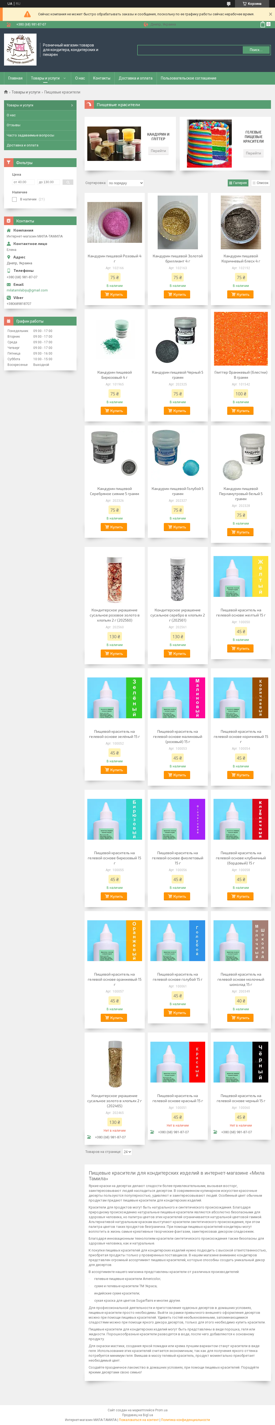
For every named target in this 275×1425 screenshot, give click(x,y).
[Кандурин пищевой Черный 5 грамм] (177, 339)
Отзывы (13, 125)
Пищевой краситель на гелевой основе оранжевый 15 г (115, 979)
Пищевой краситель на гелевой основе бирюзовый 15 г (114, 857)
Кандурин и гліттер (158, 136)
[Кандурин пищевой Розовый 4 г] (114, 222)
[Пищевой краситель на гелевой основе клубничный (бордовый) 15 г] (241, 819)
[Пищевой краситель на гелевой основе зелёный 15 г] (114, 698)
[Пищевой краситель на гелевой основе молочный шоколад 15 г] (241, 941)
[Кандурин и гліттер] (114, 144)
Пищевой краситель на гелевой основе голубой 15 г (177, 977)
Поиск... (256, 50)
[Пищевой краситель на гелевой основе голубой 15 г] (177, 941)
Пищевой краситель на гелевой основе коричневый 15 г (241, 736)
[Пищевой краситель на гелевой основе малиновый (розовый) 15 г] (177, 698)
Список (263, 183)
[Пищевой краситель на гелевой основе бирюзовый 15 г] (114, 819)
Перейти (158, 150)
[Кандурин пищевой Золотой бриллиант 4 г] (177, 222)
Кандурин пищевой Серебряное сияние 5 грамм (114, 491)
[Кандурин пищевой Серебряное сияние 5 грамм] (114, 455)
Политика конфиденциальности (185, 1420)
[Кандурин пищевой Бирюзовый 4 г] (114, 339)
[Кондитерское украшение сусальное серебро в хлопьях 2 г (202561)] (177, 576)
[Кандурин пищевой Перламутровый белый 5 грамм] (241, 455)
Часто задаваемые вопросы (30, 135)
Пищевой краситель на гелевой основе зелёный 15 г (114, 734)
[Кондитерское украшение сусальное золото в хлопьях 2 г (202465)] (114, 1062)
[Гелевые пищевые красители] (209, 144)
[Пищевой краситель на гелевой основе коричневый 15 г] (241, 698)
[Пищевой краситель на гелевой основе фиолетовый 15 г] (177, 819)
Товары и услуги (45, 78)
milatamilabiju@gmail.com (27, 290)
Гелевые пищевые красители (253, 136)
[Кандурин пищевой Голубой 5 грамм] (177, 455)
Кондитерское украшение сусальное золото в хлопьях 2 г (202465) (114, 1100)
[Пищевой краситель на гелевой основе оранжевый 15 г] (114, 941)
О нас (80, 78)
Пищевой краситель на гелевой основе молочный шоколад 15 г (241, 979)
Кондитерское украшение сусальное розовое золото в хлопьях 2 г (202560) (115, 615)
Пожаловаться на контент (139, 1420)
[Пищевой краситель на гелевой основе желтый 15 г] (241, 576)
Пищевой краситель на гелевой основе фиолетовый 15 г (177, 857)
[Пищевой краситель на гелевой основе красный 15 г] (177, 1062)
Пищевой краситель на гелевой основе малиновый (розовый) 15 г (177, 736)
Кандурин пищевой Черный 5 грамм (177, 375)
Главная (15, 78)
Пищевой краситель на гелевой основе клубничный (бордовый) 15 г (241, 857)
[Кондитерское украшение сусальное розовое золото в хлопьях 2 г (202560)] (114, 576)
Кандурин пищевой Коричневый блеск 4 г (241, 258)
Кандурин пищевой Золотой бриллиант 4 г (178, 258)
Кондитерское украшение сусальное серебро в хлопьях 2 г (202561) (177, 615)
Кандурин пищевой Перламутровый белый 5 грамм (241, 493)
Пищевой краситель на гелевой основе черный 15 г (241, 1098)
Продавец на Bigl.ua (137, 1415)
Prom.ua (161, 1410)
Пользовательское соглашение (188, 78)
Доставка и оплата (136, 78)
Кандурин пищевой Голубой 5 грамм (178, 491)
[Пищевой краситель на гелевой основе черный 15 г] (241, 1062)
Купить (116, 294)
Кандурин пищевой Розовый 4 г (115, 258)
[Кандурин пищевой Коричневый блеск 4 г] (241, 222)
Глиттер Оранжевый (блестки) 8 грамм (241, 375)
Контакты (101, 78)
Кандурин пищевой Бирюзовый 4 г (114, 375)
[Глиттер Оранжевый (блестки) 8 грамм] (241, 339)
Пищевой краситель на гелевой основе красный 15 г (178, 1098)
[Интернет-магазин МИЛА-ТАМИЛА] (20, 50)
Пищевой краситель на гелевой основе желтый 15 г (241, 612)
